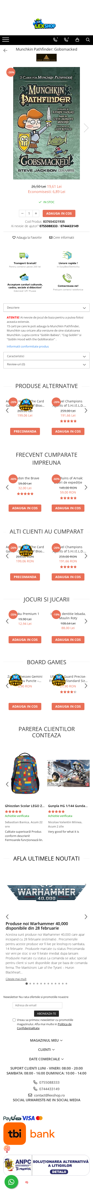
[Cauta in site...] (88, 39)
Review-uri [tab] (16, 364)
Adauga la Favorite (29, 237)
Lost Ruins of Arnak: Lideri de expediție (68, 480)
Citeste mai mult (16, 979)
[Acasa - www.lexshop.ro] (46, 24)
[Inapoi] (3, 50)
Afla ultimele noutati (46, 858)
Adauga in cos (59, 213)
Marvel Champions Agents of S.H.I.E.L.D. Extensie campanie (68, 403)
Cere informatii (63, 237)
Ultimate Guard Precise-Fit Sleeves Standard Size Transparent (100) (68, 678)
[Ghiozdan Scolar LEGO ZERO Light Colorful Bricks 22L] (24, 773)
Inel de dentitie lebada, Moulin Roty (68, 616)
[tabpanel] (46, 123)
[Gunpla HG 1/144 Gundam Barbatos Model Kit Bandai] (68, 773)
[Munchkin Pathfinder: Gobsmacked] (46, 123)
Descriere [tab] (13, 307)
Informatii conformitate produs (28, 346)
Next (86, 127)
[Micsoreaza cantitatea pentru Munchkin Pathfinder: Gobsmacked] (22, 213)
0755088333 (49, 1082)
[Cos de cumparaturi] (77, 39)
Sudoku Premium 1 (25, 614)
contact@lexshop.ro (49, 1095)
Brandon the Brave (25, 478)
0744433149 (49, 1089)
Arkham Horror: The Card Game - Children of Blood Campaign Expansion (25, 403)
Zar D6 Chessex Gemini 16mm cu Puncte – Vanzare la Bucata (24, 678)
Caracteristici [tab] (15, 356)
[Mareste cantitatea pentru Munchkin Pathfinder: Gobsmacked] (36, 213)
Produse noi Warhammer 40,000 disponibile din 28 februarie (37, 926)
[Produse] (6, 41)
